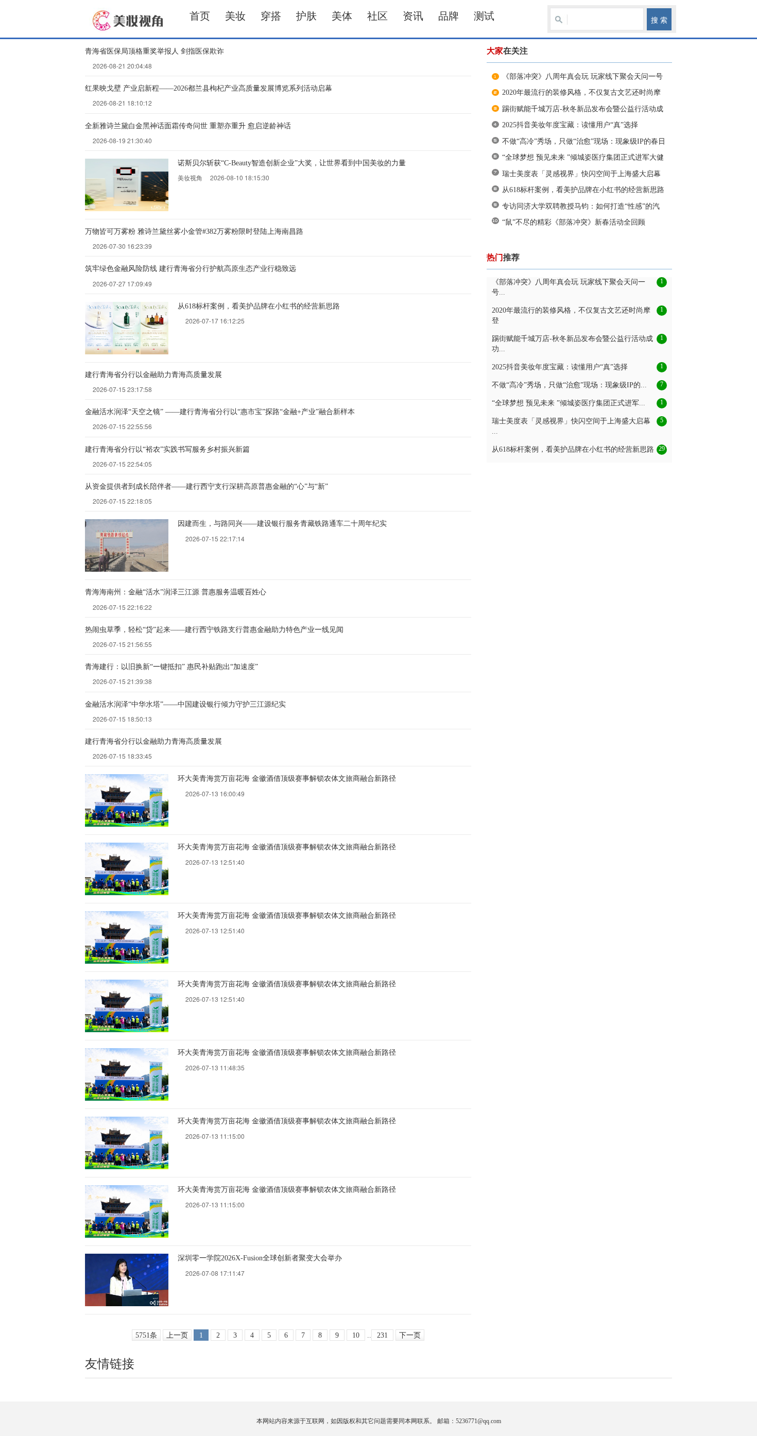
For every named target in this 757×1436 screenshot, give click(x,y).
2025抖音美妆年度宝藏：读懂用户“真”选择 (570, 125)
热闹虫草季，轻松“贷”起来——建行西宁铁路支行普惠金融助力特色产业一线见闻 (214, 630)
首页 (200, 16)
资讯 (413, 16)
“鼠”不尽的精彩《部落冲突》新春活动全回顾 (573, 222)
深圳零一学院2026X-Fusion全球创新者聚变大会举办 (260, 1258)
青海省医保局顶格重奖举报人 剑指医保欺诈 (154, 51)
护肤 (306, 16)
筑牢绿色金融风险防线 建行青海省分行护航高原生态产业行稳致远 (190, 268)
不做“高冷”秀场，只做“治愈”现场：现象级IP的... (569, 385)
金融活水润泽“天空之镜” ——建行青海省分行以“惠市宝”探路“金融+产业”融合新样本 (220, 412)
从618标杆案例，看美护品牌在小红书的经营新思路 (259, 306)
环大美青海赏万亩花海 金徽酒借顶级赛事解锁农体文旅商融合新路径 (287, 778)
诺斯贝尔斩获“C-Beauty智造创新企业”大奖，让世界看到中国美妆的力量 (292, 163)
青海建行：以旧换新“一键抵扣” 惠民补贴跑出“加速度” (171, 667)
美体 (342, 16)
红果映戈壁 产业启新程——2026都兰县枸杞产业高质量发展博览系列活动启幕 (208, 88)
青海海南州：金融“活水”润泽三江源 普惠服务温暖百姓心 (175, 592)
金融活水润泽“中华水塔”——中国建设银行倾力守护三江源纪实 (185, 704)
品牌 (448, 16)
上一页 (177, 1335)
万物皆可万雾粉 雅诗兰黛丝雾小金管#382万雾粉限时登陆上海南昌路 (194, 231)
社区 (377, 16)
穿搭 (271, 16)
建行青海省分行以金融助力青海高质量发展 (153, 375)
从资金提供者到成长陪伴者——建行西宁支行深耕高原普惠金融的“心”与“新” (206, 486)
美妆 (235, 16)
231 (382, 1335)
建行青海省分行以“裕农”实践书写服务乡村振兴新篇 (167, 449)
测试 (484, 16)
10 (355, 1335)
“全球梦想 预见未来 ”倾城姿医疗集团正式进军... (568, 403)
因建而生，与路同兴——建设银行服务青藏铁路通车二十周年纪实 (282, 523)
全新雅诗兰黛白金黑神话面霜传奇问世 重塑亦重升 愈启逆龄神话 (188, 126)
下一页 (410, 1335)
